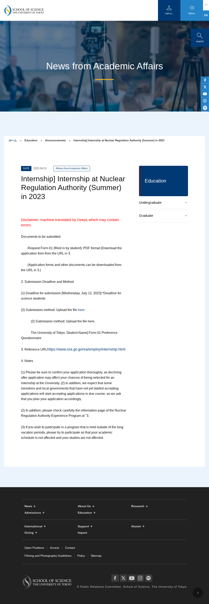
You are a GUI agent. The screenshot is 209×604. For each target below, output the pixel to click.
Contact (70, 547)
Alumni (136, 526)
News (28, 506)
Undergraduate (150, 203)
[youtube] (205, 94)
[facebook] (205, 80)
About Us (84, 506)
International (33, 526)
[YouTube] (132, 578)
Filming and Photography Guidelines (47, 555)
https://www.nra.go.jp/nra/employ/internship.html (86, 349)
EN (206, 15)
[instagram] (205, 100)
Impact (82, 532)
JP (206, 4)
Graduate (146, 216)
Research (137, 506)
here (81, 310)
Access (54, 547)
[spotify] (205, 107)
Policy (81, 555)
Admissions (32, 512)
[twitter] (205, 87)
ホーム (13, 140)
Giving (29, 532)
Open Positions (34, 547)
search (200, 37)
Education (85, 512)
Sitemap (96, 555)
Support (83, 526)
